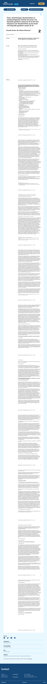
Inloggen (41, 3)
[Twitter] (8, 638)
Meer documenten (10, 9)
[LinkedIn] (12, 638)
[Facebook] (15, 638)
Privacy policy (24, 682)
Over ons (44, 682)
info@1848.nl (15, 674)
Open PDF (24, 9)
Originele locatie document (35, 9)
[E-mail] (5, 638)
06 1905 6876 (15, 677)
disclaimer (30, 658)
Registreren (32, 3)
